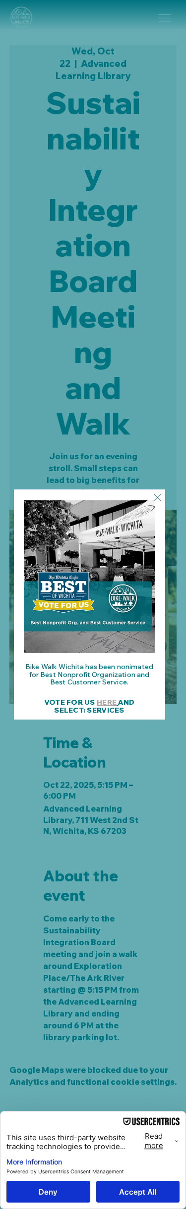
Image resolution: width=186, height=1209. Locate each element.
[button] (157, 498)
